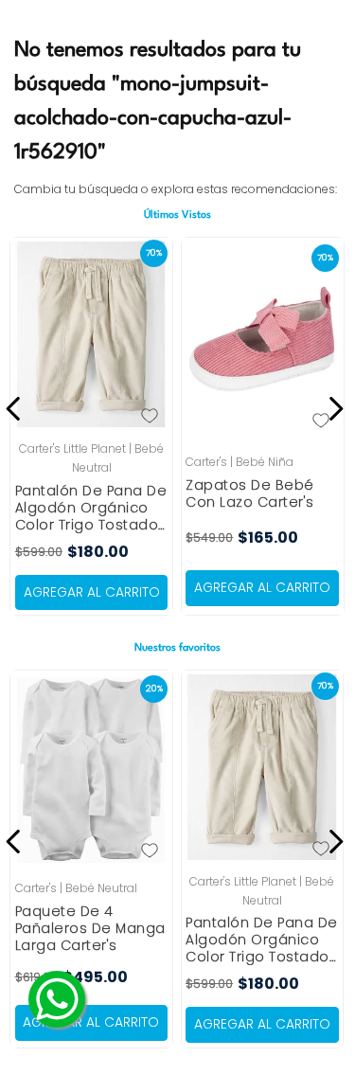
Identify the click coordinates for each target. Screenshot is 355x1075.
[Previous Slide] (16, 408)
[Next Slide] (332, 408)
